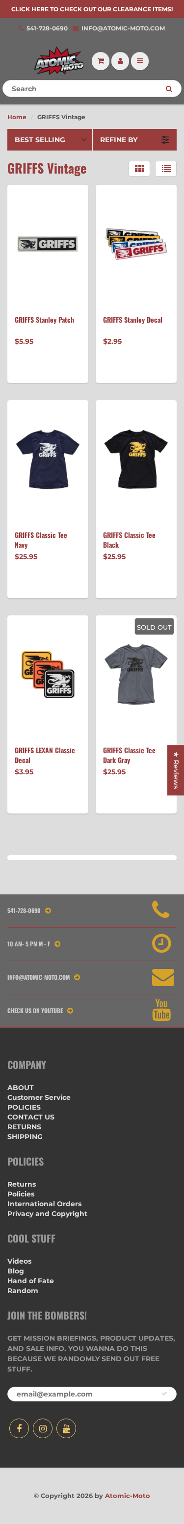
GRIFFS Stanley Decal (132, 320)
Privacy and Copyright (47, 1213)
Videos (19, 1261)
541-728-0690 (47, 28)
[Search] (169, 89)
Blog (15, 1271)
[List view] (166, 169)
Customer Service (39, 1097)
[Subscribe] (164, 1393)
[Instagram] (43, 1428)
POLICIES (24, 1107)
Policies (20, 1194)
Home (16, 117)
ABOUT (20, 1087)
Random (22, 1290)
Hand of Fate (30, 1280)
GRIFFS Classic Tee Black (129, 540)
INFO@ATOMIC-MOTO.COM (123, 28)
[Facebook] (19, 1428)
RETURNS (24, 1126)
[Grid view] (139, 169)
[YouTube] (66, 1428)
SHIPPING (25, 1136)
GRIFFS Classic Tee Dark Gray (129, 755)
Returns (21, 1184)
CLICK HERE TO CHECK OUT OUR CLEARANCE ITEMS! (92, 9)
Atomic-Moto (127, 1495)
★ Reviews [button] (176, 770)
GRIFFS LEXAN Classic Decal (45, 755)
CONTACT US (30, 1117)
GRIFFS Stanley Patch (44, 320)
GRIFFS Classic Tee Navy (41, 540)
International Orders (44, 1203)
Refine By (118, 139)
